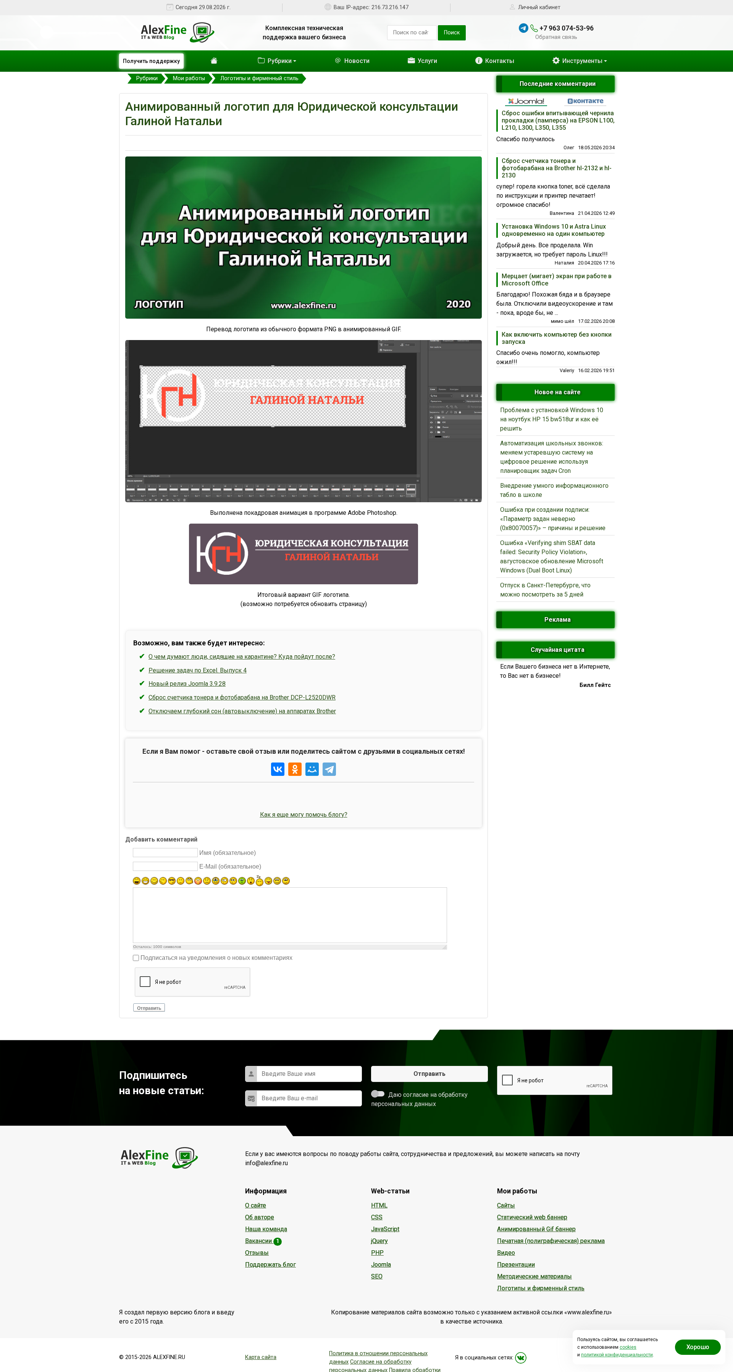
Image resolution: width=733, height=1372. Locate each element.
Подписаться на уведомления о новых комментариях (216, 957)
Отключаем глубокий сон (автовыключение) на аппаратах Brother (242, 711)
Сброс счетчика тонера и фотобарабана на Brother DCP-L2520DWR (242, 697)
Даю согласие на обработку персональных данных (419, 1099)
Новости (344, 60)
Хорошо (697, 1347)
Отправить (149, 1008)
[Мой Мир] (312, 769)
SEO (377, 1276)
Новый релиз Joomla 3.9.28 (187, 683)
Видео (506, 1252)
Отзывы (257, 1252)
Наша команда (266, 1229)
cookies (628, 1347)
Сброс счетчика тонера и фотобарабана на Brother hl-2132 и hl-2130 (557, 168)
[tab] (526, 101)
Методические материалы (534, 1276)
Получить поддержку (151, 61)
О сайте (255, 1205)
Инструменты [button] (581, 60)
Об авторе (259, 1217)
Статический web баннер (532, 1217)
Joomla (381, 1264)
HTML (379, 1205)
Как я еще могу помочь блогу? (303, 814)
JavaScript (385, 1229)
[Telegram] (329, 769)
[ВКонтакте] (277, 769)
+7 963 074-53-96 (566, 28)
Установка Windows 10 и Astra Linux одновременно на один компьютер (554, 230)
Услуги (418, 60)
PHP (377, 1252)
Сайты (506, 1205)
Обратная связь (556, 37)
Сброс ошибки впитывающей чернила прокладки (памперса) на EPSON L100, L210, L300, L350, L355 (558, 120)
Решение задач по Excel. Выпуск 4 (198, 670)
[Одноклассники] (295, 769)
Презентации (516, 1264)
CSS (377, 1217)
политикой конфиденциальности (617, 1354)
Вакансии (262, 1241)
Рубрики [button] (263, 60)
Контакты (495, 60)
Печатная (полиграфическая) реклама (551, 1241)
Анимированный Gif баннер (536, 1229)
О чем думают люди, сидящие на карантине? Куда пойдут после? (242, 656)
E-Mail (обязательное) (230, 866)
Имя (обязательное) (227, 853)
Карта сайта (260, 1357)
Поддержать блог (270, 1264)
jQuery (379, 1241)
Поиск (452, 32)
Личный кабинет (539, 7)
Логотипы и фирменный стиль (540, 1288)
